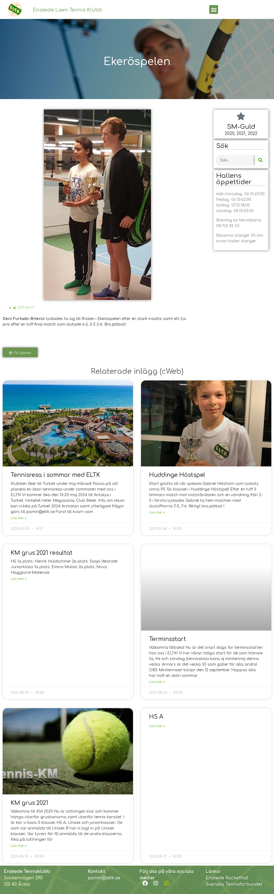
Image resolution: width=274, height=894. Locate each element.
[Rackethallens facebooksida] (145, 883)
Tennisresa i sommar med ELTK (55, 475)
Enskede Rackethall (227, 878)
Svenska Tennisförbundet (234, 884)
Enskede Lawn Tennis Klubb (67, 10)
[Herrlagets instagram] (166, 883)
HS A (156, 717)
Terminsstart (167, 639)
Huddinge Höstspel (177, 475)
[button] (213, 9)
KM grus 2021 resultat (42, 553)
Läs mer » (18, 518)
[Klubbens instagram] (155, 883)
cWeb (171, 371)
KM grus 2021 (29, 803)
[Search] (260, 160)
